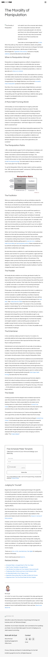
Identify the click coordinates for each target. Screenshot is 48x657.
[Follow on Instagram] (33, 639)
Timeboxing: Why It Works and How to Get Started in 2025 (21, 571)
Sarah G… (23, 557)
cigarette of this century (20, 51)
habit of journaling (9, 243)
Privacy (7, 650)
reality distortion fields (16, 301)
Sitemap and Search (15, 650)
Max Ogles (30, 551)
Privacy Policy (15, 478)
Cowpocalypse (15, 434)
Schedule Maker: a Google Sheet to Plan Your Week (19, 565)
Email (26, 642)
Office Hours (8, 643)
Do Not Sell (34, 650)
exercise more (31, 241)
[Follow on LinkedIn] (26, 639)
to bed (40, 42)
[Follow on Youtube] (29, 639)
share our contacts (18, 71)
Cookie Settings (26, 650)
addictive (7, 53)
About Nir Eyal (8, 638)
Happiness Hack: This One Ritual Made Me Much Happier (21, 577)
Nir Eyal (7, 593)
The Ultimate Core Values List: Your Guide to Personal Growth (22, 569)
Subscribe (24, 472)
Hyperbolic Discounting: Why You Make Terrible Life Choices (22, 575)
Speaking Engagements (11, 641)
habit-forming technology (12, 161)
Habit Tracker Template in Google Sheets (17, 567)
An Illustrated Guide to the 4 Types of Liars (17, 573)
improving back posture (22, 243)
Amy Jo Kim (15, 551)
